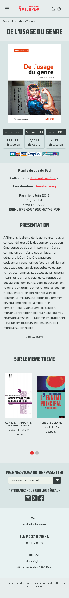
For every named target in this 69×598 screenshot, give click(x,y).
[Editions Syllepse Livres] (29, 9)
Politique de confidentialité (46, 583)
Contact (38, 586)
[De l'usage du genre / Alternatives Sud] (34, 83)
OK (57, 480)
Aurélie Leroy (46, 186)
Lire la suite (34, 337)
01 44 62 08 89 (34, 542)
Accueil (5, 21)
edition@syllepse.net (34, 524)
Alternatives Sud (33, 21)
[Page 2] (37, 453)
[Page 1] (32, 453)
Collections (22, 21)
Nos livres (12, 21)
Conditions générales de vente (18, 583)
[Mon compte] (53, 10)
